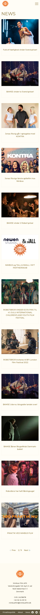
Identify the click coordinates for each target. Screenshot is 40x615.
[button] (36, 3)
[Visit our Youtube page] (36, 612)
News (27, 612)
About (20, 612)
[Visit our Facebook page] (32, 612)
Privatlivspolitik (9, 612)
